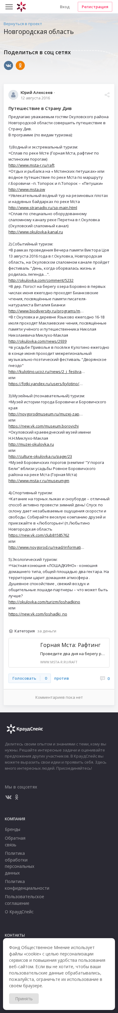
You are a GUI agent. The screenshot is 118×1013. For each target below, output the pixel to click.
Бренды (12, 829)
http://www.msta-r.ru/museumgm (38, 480)
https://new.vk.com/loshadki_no (37, 614)
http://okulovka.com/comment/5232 (41, 280)
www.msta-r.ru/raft (58, 662)
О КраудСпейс (19, 912)
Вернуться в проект (23, 23)
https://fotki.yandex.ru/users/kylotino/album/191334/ (46, 383)
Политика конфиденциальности (21, 884)
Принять (24, 998)
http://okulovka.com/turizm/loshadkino (44, 602)
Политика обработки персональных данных (19, 863)
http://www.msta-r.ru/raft (31, 165)
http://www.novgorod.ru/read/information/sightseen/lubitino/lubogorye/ (46, 547)
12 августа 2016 (35, 97)
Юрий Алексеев (37, 92)
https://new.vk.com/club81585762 (38, 535)
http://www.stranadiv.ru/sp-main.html (42, 207)
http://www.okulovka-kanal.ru (35, 232)
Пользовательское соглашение (21, 900)
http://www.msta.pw (26, 189)
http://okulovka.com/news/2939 (37, 341)
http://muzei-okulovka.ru (31, 444)
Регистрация (95, 6)
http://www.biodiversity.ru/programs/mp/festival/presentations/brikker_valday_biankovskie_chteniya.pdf (46, 311)
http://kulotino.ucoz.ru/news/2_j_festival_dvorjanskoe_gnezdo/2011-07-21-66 (46, 371)
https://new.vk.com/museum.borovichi (43, 426)
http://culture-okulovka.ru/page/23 (40, 456)
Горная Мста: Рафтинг (70, 644)
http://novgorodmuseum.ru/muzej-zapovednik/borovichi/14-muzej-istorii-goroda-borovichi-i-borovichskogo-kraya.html (46, 414)
